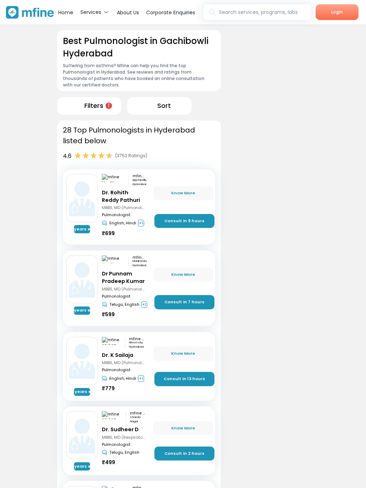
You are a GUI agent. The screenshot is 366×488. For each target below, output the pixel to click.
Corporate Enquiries (170, 12)
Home (65, 12)
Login (337, 12)
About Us (128, 12)
